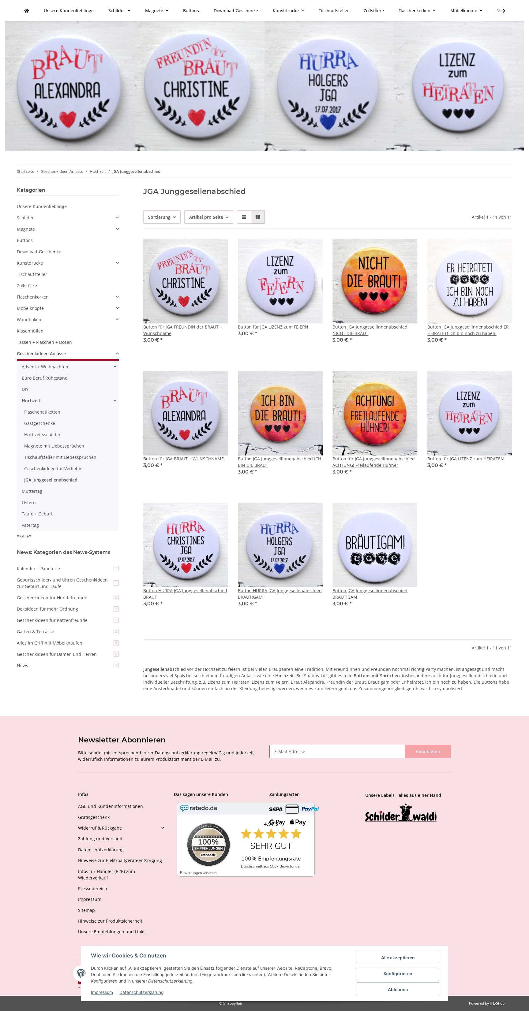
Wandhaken (29, 319)
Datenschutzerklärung (178, 753)
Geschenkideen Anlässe (41, 353)
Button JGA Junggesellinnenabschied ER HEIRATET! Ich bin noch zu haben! (468, 330)
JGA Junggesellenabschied (50, 480)
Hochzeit (31, 400)
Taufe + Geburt (37, 514)
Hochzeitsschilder (42, 434)
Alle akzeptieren (398, 957)
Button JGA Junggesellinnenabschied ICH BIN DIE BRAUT (279, 462)
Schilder (25, 218)
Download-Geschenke (39, 252)
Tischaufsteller (32, 274)
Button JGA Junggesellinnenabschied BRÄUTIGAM (369, 594)
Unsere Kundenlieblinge (42, 206)
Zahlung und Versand (100, 839)
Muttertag (32, 491)
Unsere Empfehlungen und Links (111, 932)
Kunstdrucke (30, 263)
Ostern (29, 502)
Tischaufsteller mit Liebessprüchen (60, 457)
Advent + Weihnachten (45, 367)
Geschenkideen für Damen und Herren (67, 654)
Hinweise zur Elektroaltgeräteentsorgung (120, 860)
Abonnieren (428, 751)
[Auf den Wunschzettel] (217, 249)
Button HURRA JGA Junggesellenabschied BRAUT (185, 594)
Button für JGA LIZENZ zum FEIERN (273, 327)
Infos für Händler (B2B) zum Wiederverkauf (106, 874)
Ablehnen (398, 989)
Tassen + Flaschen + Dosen (44, 342)
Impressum (89, 899)
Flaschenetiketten (42, 412)
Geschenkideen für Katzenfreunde (67, 620)
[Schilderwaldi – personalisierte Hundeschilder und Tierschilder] (401, 813)
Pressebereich (92, 888)
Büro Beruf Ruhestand (45, 378)
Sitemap (86, 910)
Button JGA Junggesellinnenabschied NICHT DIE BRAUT (369, 330)
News (67, 665)
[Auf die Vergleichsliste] (201, 249)
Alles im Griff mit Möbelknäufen (67, 643)
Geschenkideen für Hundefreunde (67, 597)
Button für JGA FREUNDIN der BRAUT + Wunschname (182, 330)
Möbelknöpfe (30, 308)
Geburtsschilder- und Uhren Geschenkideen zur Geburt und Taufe (67, 583)
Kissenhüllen (30, 331)
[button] (244, 217)
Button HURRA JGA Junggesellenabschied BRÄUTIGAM (280, 594)
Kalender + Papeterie (67, 568)
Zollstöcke (27, 285)
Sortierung (159, 217)
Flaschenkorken (33, 297)
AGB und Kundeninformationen (110, 806)
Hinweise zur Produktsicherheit (110, 921)
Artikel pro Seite (206, 217)
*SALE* (24, 536)
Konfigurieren (398, 973)
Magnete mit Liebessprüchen (54, 446)
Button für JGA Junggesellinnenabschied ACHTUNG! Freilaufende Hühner (373, 462)
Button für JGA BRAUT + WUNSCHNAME (183, 459)
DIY (25, 389)
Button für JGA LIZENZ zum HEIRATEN (465, 459)
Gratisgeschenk (94, 817)
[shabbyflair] (26, 10)
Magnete (26, 229)
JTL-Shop (497, 1003)
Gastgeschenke (39, 423)
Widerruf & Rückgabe (100, 828)
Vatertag (30, 525)
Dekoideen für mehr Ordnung (67, 609)
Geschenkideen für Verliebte (53, 468)
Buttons (25, 240)
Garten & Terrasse (67, 631)
